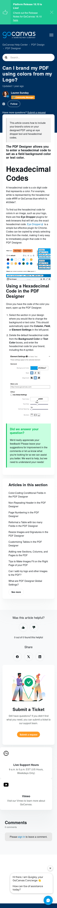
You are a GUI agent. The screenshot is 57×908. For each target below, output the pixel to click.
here (15, 20)
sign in (21, 836)
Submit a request (28, 734)
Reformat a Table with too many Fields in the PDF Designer (25, 524)
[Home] (19, 35)
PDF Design (38, 44)
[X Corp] (28, 656)
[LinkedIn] (40, 656)
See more (16, 591)
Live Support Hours (26, 765)
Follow (13, 103)
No (33, 627)
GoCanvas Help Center (15, 44)
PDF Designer (13, 48)
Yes (23, 627)
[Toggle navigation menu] (51, 35)
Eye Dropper (34, 224)
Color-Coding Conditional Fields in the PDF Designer (27, 494)
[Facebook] (17, 656)
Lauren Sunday (20, 92)
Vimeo (26, 796)
